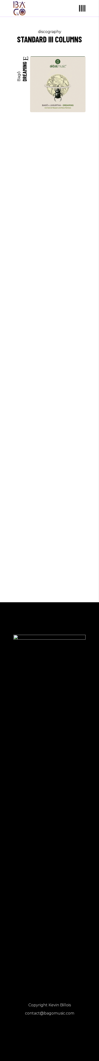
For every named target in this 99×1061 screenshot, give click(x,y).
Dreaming (24, 71)
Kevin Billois (60, 1005)
